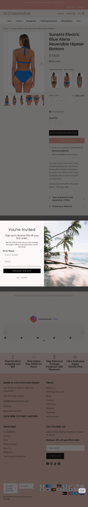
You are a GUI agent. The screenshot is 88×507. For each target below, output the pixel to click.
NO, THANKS (22, 277)
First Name (8, 251)
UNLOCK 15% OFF (22, 271)
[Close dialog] (85, 223)
